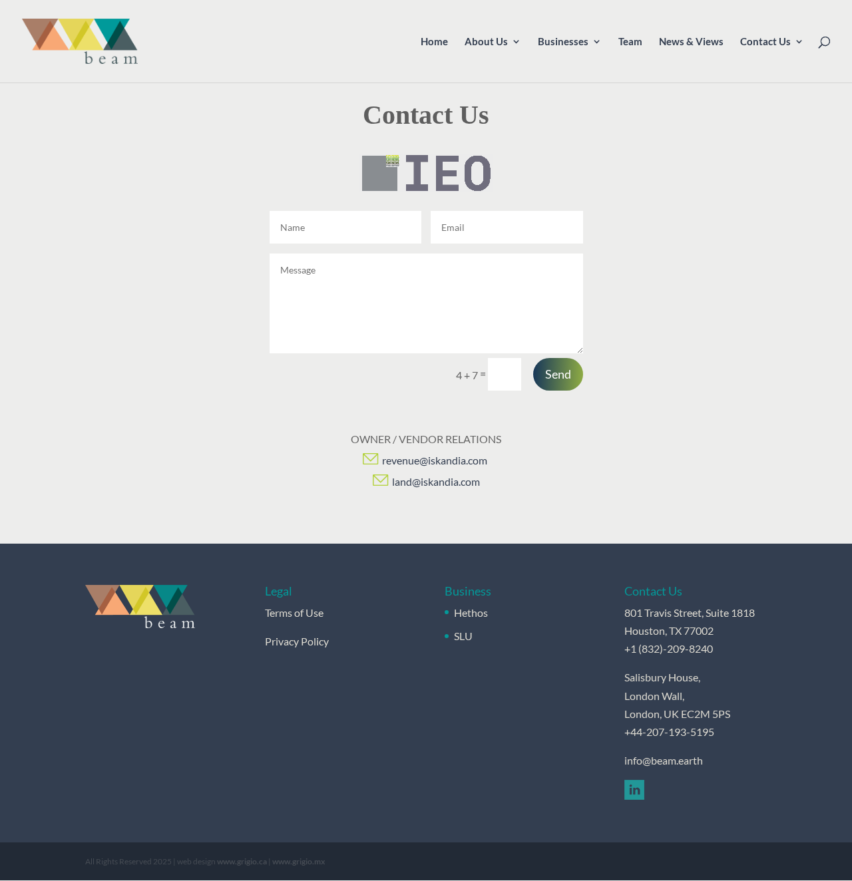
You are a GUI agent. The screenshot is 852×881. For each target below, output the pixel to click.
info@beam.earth (663, 760)
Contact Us (765, 42)
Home (434, 42)
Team (630, 42)
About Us (486, 42)
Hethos (471, 612)
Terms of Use (294, 612)
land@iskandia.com (436, 481)
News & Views (691, 42)
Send (558, 374)
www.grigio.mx (298, 861)
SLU (463, 635)
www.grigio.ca (242, 861)
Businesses (563, 42)
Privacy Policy (297, 641)
